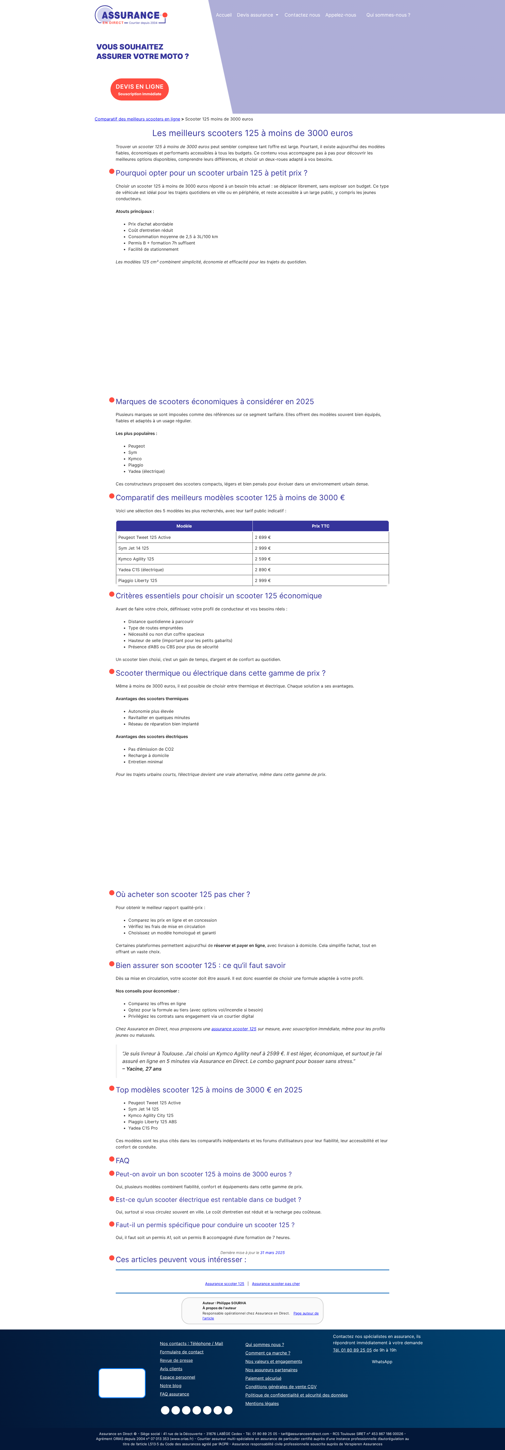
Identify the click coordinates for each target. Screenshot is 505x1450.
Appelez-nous (340, 15)
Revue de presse (176, 1360)
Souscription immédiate (140, 89)
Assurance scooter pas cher (276, 1283)
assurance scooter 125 (233, 1028)
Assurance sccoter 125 (224, 1283)
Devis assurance (258, 15)
